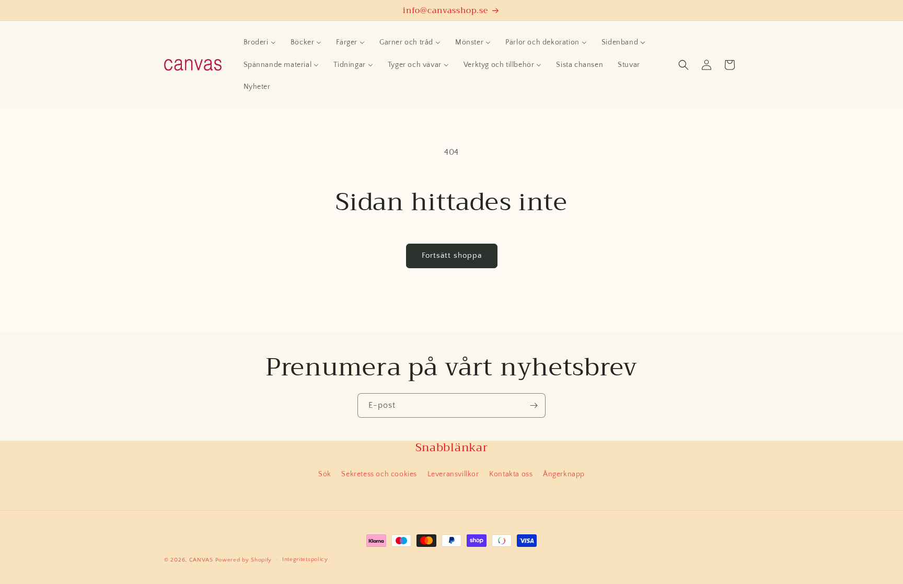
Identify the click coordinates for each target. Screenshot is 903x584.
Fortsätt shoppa (452, 255)
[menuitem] (259, 42)
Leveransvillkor (453, 474)
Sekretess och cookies (379, 474)
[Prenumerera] (533, 405)
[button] (683, 64)
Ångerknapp (564, 474)
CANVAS (201, 560)
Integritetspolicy (305, 559)
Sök (324, 474)
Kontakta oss (510, 474)
